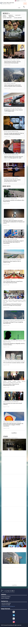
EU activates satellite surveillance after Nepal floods (13, 200)
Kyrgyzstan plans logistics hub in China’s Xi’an (12, 261)
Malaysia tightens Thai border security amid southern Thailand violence (14, 34)
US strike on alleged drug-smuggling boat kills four (13, 322)
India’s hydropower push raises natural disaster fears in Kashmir (13, 85)
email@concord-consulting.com (8, 606)
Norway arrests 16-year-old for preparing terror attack (12, 180)
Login (19, 7)
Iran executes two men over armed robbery (12, 403)
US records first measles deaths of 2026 (13, 362)
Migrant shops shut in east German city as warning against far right (13, 157)
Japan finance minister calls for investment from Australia (12, 62)
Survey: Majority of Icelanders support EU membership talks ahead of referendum (13, 242)
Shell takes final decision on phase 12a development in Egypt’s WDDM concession (13, 425)
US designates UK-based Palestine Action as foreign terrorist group (12, 304)
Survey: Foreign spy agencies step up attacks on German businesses (14, 133)
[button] (4, 30)
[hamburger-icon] (25, 4)
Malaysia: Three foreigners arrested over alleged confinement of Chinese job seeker (13, 222)
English (17, 0)
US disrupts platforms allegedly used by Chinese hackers (14, 344)
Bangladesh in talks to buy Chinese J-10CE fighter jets (13, 110)
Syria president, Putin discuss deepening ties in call (11, 384)
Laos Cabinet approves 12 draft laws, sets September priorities (13, 282)
